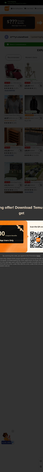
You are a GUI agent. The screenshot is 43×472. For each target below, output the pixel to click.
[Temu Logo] (38, 240)
